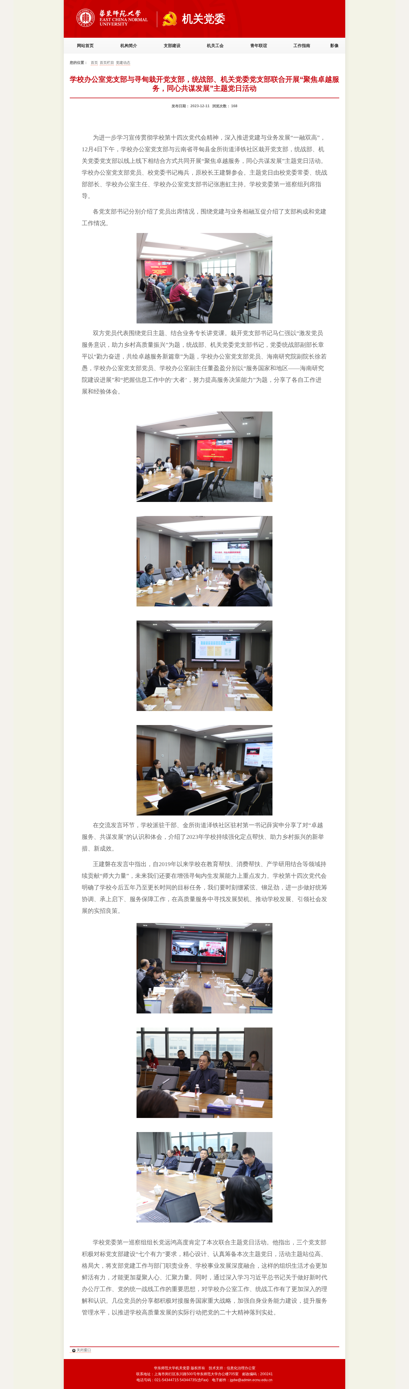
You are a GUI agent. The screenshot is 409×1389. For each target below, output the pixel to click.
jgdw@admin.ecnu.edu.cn (251, 1380)
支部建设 (172, 45)
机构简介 (128, 45)
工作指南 (301, 45)
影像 (334, 45)
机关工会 (215, 45)
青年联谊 (258, 45)
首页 (94, 62)
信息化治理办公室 (241, 1368)
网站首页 (85, 45)
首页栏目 (107, 62)
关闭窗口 (84, 1350)
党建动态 (123, 62)
